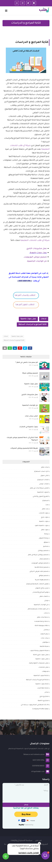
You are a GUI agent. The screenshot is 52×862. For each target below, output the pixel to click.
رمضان (46, 630)
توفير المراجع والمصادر (40, 592)
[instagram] (23, 3)
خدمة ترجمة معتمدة (41, 621)
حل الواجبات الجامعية (37, 261)
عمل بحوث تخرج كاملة (40, 655)
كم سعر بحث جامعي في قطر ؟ (27, 362)
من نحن (38, 841)
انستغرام (45, 501)
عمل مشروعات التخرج (37, 249)
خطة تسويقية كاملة (41, 626)
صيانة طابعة (44, 646)
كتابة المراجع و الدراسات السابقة (32, 324)
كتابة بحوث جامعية (42, 684)
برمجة (46, 534)
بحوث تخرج (44, 517)
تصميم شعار (44, 559)
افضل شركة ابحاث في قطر (39, 488)
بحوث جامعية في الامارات (28, 427)
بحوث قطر (44, 530)
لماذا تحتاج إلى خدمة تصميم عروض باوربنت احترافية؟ (22, 439)
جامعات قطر (44, 596)
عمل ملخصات (43, 667)
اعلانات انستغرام (42, 480)
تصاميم (45, 546)
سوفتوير (45, 642)
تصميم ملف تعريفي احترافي (39, 571)
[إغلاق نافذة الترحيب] (39, 843)
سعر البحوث (44, 634)
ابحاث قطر (44, 467)
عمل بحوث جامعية (38, 253)
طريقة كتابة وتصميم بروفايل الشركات (24, 448)
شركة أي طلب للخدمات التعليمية (34, 240)
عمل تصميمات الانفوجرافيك (38, 663)
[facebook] (34, 3)
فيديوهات (45, 671)
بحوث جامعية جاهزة (41, 526)
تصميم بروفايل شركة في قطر (38, 555)
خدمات (43, 319)
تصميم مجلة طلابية (41, 567)
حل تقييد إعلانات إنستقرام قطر (38, 609)
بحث (46, 505)
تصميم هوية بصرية (41, 580)
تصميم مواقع (43, 576)
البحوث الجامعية (42, 492)
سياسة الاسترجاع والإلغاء (21, 841)
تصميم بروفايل (43, 551)
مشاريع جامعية (43, 701)
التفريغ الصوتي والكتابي (40, 496)
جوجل (46, 601)
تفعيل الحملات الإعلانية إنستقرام (37, 584)
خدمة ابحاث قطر (42, 617)
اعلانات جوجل (43, 484)
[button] (45, 855)
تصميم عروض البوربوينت (35, 257)
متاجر (46, 692)
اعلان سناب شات (31, 416)
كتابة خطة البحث (42, 688)
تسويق (46, 542)
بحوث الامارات (43, 513)
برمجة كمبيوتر (43, 538)
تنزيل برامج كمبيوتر (41, 588)
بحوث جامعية (43, 521)
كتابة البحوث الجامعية (41, 676)
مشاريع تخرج (44, 696)
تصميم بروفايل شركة (30, 373)
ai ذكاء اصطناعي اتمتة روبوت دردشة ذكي (34, 705)
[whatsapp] (17, 3)
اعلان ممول (44, 476)
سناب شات (44, 638)
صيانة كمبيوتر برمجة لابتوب (39, 651)
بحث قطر (45, 509)
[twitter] (28, 3)
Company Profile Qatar (40, 709)
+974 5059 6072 (25, 281)
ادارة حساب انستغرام (41, 471)
